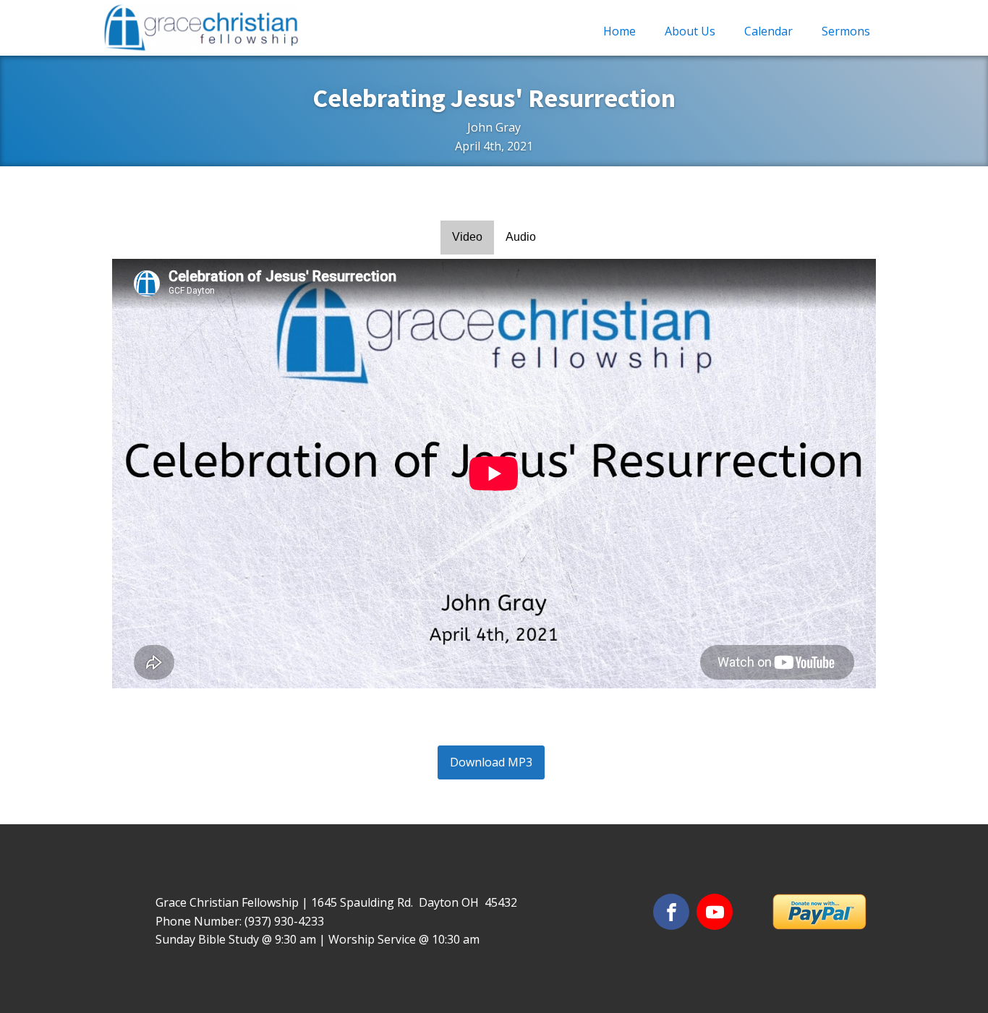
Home (619, 31)
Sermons (846, 31)
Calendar (768, 31)
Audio (521, 237)
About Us (690, 31)
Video (467, 237)
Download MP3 (491, 762)
